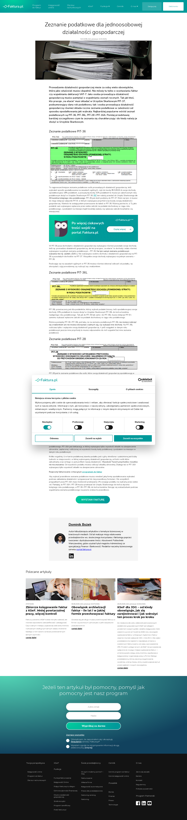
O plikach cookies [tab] (134, 389)
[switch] (78, 427)
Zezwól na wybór (93, 438)
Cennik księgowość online (119, 776)
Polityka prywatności (144, 789)
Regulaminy (141, 784)
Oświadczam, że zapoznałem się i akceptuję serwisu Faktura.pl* (92, 740)
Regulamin (76, 741)
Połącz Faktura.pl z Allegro (64, 786)
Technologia (113, 805)
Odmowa (54, 438)
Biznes (111, 792)
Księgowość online (54, 6)
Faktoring (85, 799)
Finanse (112, 796)
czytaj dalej (31, 638)
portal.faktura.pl (84, 549)
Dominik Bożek (80, 524)
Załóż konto (173, 6)
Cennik (120, 6)
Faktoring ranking (88, 795)
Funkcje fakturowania (62, 778)
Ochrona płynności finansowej (65, 791)
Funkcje (104, 6)
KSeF (90, 6)
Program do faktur (36, 6)
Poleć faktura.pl (60, 810)
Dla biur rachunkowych (74, 6)
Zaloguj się (152, 6)
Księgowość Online (61, 782)
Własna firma (86, 782)
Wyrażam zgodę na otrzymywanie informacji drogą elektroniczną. (95, 746)
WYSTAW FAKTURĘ (92, 499)
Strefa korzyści (59, 801)
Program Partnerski (145, 796)
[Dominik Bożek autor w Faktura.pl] (59, 543)
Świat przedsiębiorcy (91, 763)
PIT (95, 195)
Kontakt (139, 780)
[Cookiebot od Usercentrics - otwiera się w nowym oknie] (140, 380)
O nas (133, 6)
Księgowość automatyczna (92, 787)
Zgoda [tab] (52, 389)
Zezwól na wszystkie (133, 438)
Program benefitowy (62, 805)
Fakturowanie (86, 778)
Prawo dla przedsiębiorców (92, 791)
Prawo (111, 800)
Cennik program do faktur (119, 772)
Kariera (139, 776)
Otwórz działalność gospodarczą (61, 796)
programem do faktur (92, 472)
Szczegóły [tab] (94, 389)
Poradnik (113, 783)
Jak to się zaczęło (143, 772)
